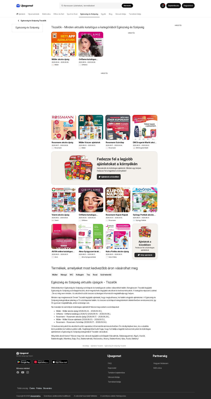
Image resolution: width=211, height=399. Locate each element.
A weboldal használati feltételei (85, 396)
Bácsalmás (113, 336)
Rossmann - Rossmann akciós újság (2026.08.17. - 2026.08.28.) (82, 316)
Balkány (135, 338)
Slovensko (47, 388)
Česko (32, 388)
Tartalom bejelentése (116, 372)
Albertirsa (67, 338)
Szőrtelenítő (105, 274)
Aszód (142, 336)
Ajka (123, 338)
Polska (39, 388)
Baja (74, 338)
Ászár (128, 338)
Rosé (95, 274)
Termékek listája (135, 14)
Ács (78, 338)
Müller (55, 274)
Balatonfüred (115, 338)
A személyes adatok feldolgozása (113, 396)
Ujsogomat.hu (35, 396)
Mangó (64, 274)
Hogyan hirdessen (160, 363)
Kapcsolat (112, 368)
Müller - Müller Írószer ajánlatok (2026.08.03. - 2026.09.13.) (80, 319)
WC (71, 274)
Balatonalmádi (86, 338)
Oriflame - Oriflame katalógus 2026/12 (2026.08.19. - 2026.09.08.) (83, 314)
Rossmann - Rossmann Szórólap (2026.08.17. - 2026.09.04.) (81, 322)
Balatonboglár (57, 338)
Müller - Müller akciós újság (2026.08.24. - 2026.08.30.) (79, 311)
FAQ (109, 363)
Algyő (135, 336)
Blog (110, 14)
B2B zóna (157, 368)
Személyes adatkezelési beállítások (57, 396)
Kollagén (80, 274)
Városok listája (120, 14)
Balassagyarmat (126, 336)
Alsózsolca (97, 338)
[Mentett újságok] (162, 5)
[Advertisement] (131, 51)
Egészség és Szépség (73, 288)
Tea (88, 274)
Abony (106, 338)
